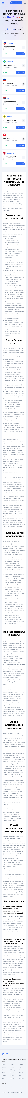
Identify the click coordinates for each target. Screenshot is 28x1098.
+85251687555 (8, 139)
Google (12, 1075)
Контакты (4, 1087)
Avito (3, 1078)
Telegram (4, 1067)
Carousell (21, 1078)
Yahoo (3, 1064)
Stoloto (3, 1072)
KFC (20, 1075)
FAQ (11, 1087)
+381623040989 (9, 102)
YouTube (21, 1064)
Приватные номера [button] (16, 2)
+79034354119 (8, 84)
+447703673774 (9, 157)
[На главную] (3, 2)
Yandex (12, 1064)
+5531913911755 (9, 120)
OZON (12, 1072)
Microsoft (4, 1075)
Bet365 (12, 1078)
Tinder (12, 1067)
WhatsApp (13, 1070)
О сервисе (22, 1087)
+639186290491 (9, 47)
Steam (21, 1070)
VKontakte (4, 1070)
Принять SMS (20, 54)
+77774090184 (9, 65)
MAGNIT (21, 1072)
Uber (20, 1067)
